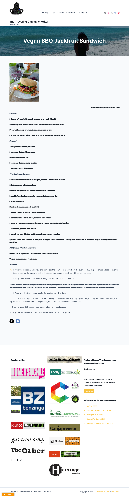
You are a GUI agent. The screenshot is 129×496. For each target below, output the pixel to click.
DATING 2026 (92, 406)
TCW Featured (57, 13)
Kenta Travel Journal (102, 492)
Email (89, 369)
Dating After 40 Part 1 (95, 415)
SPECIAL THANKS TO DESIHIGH (99, 410)
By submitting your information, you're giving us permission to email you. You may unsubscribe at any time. (99, 382)
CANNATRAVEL (72, 13)
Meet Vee (84, 13)
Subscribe (89, 391)
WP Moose (116, 492)
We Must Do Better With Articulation (100, 423)
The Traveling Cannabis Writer (28, 21)
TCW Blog (44, 13)
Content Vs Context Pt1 (96, 419)
